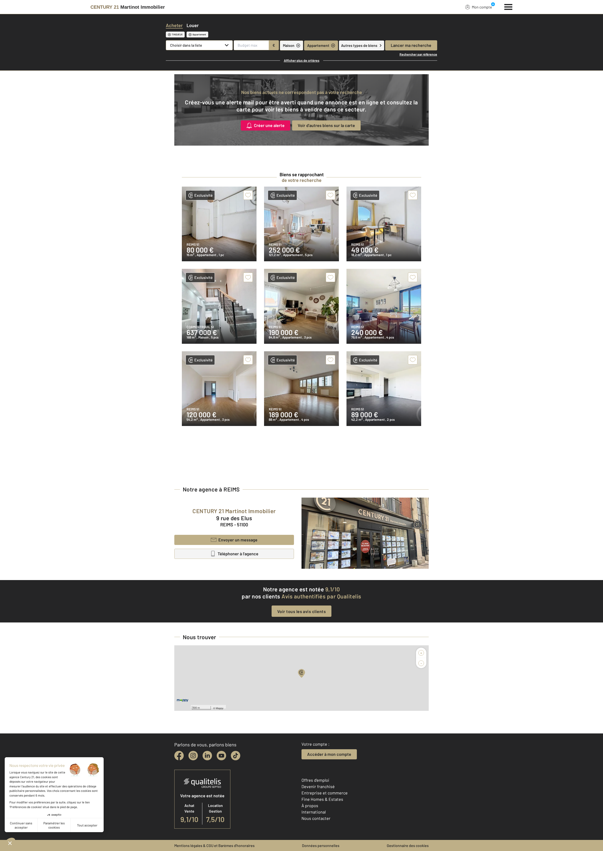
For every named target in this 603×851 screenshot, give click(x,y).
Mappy (220, 708)
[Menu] (508, 6)
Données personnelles (320, 845)
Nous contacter (316, 818)
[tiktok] (235, 755)
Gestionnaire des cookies (408, 845)
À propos (310, 805)
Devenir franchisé (318, 786)
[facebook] (179, 755)
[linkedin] (207, 755)
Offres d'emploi (315, 780)
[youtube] (221, 755)
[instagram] (193, 755)
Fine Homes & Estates (322, 799)
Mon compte (482, 7)
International (314, 811)
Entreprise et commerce (325, 792)
